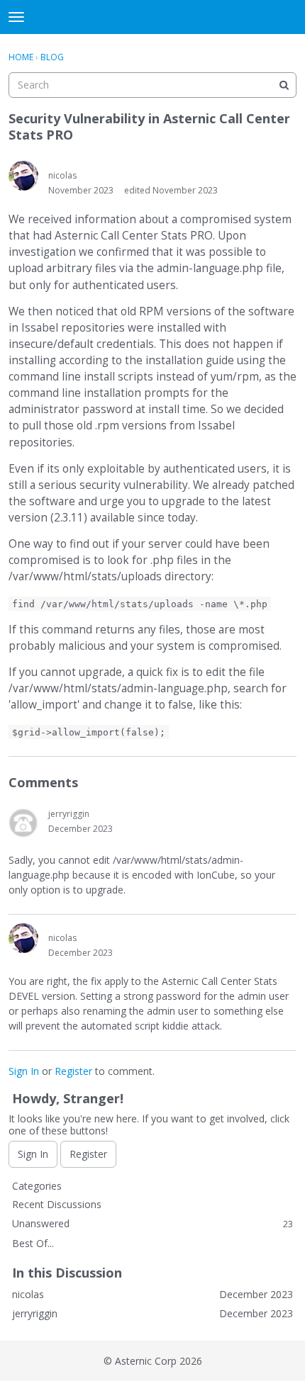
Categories (37, 1186)
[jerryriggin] (23, 823)
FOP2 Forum (152, 17)
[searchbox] (152, 85)
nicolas (62, 175)
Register (73, 1071)
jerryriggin (68, 814)
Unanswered (152, 1223)
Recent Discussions (56, 1204)
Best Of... (33, 1243)
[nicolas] (23, 176)
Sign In (24, 1071)
